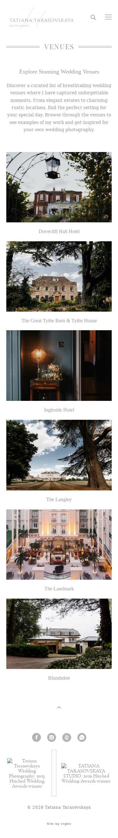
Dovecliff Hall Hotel (59, 231)
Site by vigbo (59, 823)
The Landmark (59, 588)
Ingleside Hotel (59, 410)
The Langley (59, 499)
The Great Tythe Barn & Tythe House (59, 320)
